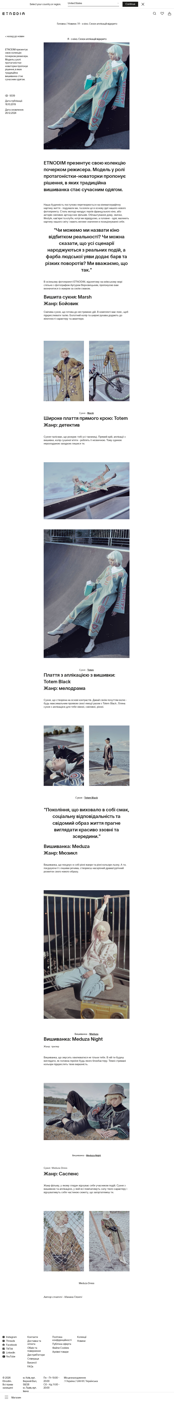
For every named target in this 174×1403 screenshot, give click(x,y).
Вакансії (32, 1362)
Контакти (32, 1337)
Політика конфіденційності (62, 1338)
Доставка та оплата (34, 1342)
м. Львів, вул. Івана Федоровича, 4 (31, 1391)
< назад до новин (14, 36)
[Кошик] (169, 13)
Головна (61, 23)
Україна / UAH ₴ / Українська (82, 1381)
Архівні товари (60, 1351)
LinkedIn (10, 1352)
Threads (10, 1341)
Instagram (11, 1337)
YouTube (10, 1356)
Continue (130, 4)
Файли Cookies (60, 1348)
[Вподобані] (162, 13)
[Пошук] (154, 13)
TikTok (9, 1348)
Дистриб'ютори (36, 1354)
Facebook (11, 1344)
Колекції (81, 1337)
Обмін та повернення (34, 1349)
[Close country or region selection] (143, 4)
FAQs (30, 1366)
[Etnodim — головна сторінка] (14, 13)
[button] (93, 4)
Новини (72, 23)
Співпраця (33, 1358)
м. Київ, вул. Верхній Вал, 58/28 (30, 1381)
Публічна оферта (61, 1344)
